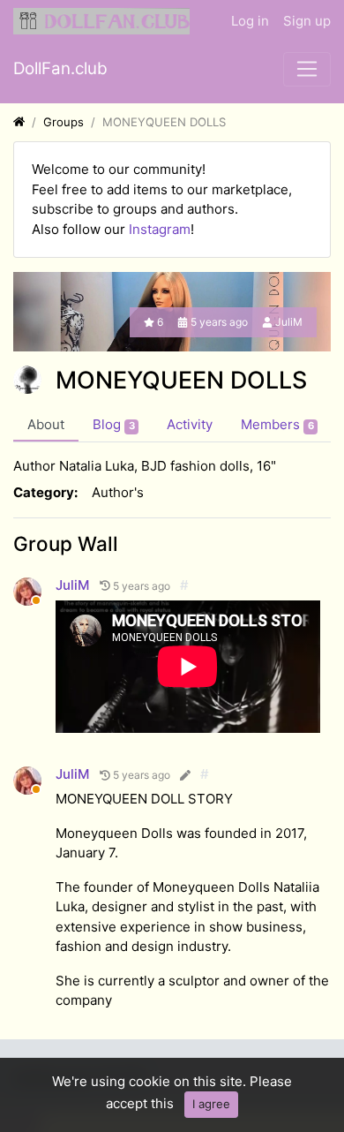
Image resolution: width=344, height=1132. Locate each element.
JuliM (289, 321)
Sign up (307, 20)
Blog (114, 424)
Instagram (160, 229)
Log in (250, 20)
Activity (190, 424)
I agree (211, 1104)
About (45, 424)
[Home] (19, 122)
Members (277, 424)
